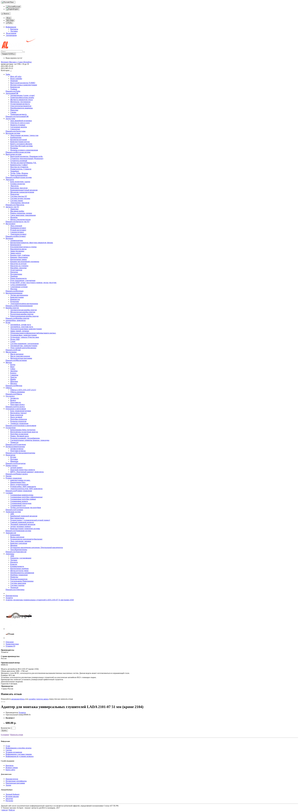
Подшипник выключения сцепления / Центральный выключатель (36, 547)
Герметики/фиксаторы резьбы (22, 97)
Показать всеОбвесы (14, 394)
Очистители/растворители (20, 106)
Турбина (13, 89)
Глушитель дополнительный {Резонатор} (26, 158)
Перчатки (14, 272)
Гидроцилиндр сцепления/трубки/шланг (26, 539)
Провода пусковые (17, 125)
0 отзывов (5, 735)
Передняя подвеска (18, 451)
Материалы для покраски (20, 102)
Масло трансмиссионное (20, 356)
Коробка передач (12, 308)
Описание (10, 642)
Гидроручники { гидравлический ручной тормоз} (30, 520)
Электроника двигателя (19, 203)
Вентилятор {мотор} (18, 413)
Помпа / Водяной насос (19, 436)
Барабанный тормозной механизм (23, 516)
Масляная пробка (17, 211)
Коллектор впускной (18, 140)
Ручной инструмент (18, 230)
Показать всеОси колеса (15, 407)
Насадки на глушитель (19, 167)
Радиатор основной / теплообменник (25, 438)
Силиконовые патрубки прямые (23, 499)
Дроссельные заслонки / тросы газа (24, 135)
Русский (17, 6)
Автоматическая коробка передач (23, 310)
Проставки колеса (17, 404)
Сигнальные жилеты (18, 127)
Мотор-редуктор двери (19, 571)
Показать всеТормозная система (18, 531)
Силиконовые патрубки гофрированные (26, 497)
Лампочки (14, 209)
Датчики (13, 560)
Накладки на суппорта (19, 266)
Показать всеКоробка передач (17, 318)
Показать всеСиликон (14, 510)
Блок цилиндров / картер (20, 182)
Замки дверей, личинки (19, 331)
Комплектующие (17, 297)
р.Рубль (9, 23)
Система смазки (16, 201)
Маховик (13, 545)
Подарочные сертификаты (16, 781)
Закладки (9, 799)
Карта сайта (10, 770)
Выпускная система (13, 154)
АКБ (12, 556)
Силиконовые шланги (19, 501)
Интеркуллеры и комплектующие (23, 85)
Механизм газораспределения (22, 192)
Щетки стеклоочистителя (20, 219)
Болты (12, 365)
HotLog (12, 810)
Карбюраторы (15, 137)
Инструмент (10, 224)
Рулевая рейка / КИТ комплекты (23, 486)
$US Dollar (10, 20)
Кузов (8, 322)
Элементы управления (19, 423)
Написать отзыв (16, 735)
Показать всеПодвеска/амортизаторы (20, 453)
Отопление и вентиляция (16, 409)
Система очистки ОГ (18, 196)
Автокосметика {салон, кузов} (22, 95)
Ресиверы (14, 148)
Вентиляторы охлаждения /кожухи (24, 432)
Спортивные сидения (18, 287)
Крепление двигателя (18, 188)
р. (5, 13)
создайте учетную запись (39, 699)
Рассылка (9, 801)
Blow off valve (15, 76)
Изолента (14, 562)
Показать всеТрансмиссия (16, 552)
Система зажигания (18, 583)
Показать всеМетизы (14, 386)
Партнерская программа (15, 783)
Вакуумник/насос (17, 518)
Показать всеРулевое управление (19, 491)
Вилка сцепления (17, 537)
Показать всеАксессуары (15, 131)
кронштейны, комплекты (16, 320)
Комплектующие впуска (20, 142)
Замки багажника (17, 251)
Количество (5, 728)
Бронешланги (15, 245)
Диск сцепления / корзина (20, 541)
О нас (8, 746)
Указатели (14, 587)
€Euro (9, 18)
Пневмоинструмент (18, 228)
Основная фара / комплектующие (23, 335)
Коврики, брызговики (19, 257)
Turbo (8, 74)
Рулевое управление (14, 478)
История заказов (12, 796)
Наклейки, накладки (18, 268)
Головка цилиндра (17, 184)
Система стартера (17, 585)
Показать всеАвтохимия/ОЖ (17, 116)
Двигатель (10, 179)
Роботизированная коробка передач (24, 316)
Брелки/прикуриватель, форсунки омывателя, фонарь (31, 243)
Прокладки (14, 194)
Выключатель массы (18, 249)
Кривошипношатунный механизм (23, 190)
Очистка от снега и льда (20, 123)
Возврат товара (12, 768)
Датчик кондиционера (19, 295)
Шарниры (14, 461)
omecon (5, 810)
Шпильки (14, 381)
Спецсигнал (15, 129)
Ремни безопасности (18, 278)
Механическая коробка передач (22, 312)
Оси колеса (10, 396)
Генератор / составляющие (20, 558)
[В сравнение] (4, 701)
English (15, 9)
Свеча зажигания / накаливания (23, 215)
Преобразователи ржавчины (21, 108)
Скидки (9, 750)
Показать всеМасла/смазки (16, 360)
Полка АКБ (15, 339)
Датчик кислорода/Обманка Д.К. (23, 163)
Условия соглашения (14, 752)
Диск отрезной (16, 226)
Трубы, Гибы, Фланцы (19, 173)
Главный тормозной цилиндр (22, 522)
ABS (12, 514)
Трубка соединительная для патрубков (25, 508)
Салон (12, 341)
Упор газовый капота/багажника (23, 348)
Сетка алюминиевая (18, 285)
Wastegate (14, 81)
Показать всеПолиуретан (16, 463)
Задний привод (16, 468)
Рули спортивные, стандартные (22, 280)
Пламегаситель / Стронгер (20, 169)
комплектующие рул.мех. (20, 480)
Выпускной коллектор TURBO (22, 83)
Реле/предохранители (18, 579)
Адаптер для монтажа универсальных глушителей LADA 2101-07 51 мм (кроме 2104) (40, 600)
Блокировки (15, 535)
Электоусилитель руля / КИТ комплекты (26, 489)
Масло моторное (16, 354)
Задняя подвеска (16, 449)
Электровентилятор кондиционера (24, 304)
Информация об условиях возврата (20, 756)
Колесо (13, 400)
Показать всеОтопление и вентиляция (21, 426)
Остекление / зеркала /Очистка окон (24, 337)
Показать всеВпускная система (18, 152)
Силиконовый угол (18, 505)
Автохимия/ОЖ (12, 93)
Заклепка (14, 371)
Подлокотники (16, 274)
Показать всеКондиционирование (19, 306)
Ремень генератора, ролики (21, 213)
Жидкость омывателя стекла (21, 100)
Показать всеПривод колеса (17, 474)
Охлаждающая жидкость (20, 104)
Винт (12, 367)
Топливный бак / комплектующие (23, 346)
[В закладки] (2, 701)
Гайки (12, 369)
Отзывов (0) (10, 646)
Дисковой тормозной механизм (22, 524)
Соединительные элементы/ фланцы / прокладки (29, 440)
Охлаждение (11, 428)
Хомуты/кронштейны (18, 175)
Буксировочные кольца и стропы (23, 247)
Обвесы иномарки (17, 392)
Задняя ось (14, 398)
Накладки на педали (18, 264)
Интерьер (9, 238)
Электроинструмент (18, 234)
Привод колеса (11, 465)
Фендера (13, 289)
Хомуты (13, 377)
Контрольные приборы (19, 568)
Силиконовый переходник (20, 503)
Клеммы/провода (17, 566)
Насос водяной (16, 417)
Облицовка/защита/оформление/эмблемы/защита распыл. (33, 333)
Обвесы (9, 388)
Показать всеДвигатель (15, 205)
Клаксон (13, 564)
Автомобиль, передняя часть (21, 327)
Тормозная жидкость (18, 114)
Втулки (13, 457)
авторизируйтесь (18, 699)
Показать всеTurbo (13, 91)
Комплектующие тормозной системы (25, 529)
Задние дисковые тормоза (20, 526)
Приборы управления (19, 575)
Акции (8, 785)
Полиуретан (10, 455)
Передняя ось (15, 402)
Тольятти (9, 598)
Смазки (13, 112)
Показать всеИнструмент (16, 236)
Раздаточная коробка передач (21, 314)
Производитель (12, 596)
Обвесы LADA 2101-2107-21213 (23, 390)
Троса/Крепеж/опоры (18, 550)
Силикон (9, 493)
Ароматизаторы (16, 240)
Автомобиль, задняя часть (20, 325)
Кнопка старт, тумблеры (20, 255)
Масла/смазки (11, 352)
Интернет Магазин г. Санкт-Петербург (16, 62)
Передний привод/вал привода (22, 470)
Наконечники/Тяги (17, 482)
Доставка (14, 31)
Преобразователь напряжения (22, 573)
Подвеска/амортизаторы (15, 447)
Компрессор (15, 87)
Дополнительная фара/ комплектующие (26, 329)
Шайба (13, 379)
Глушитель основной (18, 161)
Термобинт (14, 171)
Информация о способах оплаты (18, 748)
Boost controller (16, 79)
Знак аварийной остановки (21, 121)
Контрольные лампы (18, 259)
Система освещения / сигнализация (24, 343)
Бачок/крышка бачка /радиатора (22, 430)
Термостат (14, 442)
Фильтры (14, 217)
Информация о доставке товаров (19, 754)
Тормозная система (13, 512)
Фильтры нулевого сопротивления (24, 150)
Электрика (10, 554)
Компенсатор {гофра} (19, 165)
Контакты (14, 29)
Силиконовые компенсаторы (21, 495)
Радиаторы (14, 301)
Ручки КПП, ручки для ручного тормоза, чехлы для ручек (33, 283)
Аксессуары (10, 119)
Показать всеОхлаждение (16, 444)
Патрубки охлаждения (19, 434)
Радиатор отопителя (18, 421)
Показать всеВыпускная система (19, 177)
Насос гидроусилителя (19, 484)
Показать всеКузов (13, 350)
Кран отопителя (16, 415)
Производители (12, 779)
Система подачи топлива (20, 198)
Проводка (14, 577)
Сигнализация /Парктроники (22, 581)
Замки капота (15, 253)
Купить (4, 730)
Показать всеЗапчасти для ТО (17, 222)
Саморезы (14, 375)
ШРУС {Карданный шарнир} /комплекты (27, 472)
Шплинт (13, 383)
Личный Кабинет (13, 794)
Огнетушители (16, 270)
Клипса (13, 373)
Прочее (8, 476)
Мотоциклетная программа (21, 358)
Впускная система (13, 133)
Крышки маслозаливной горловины (24, 261)
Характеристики (12, 644)
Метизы (9, 362)
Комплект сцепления (18, 543)
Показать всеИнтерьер (14, 291)
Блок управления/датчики (20, 411)
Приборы (14, 276)
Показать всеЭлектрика (15, 590)
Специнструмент (17, 232)
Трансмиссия (11, 533)
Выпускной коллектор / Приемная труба (26, 156)
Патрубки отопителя (18, 419)
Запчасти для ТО (12, 207)
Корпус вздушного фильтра (21, 144)
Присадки (14, 110)
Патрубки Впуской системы (21, 146)
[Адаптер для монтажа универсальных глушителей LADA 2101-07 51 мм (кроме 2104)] (19, 629)
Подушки (14, 459)
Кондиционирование (14, 293)
